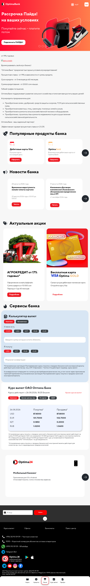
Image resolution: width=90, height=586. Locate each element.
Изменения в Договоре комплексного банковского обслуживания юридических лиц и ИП (63, 190)
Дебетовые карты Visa (21, 149)
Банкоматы (49, 528)
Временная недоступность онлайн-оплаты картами (23, 188)
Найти (40, 512)
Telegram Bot (11, 552)
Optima (54, 149)
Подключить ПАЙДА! (13, 42)
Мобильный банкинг (24, 473)
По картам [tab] (43, 398)
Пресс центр (71, 528)
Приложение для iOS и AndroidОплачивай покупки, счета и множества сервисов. (32, 479)
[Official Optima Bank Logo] (10, 4)
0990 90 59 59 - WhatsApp (17, 546)
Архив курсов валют (73, 392)
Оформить (15, 159)
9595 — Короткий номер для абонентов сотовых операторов (31, 541)
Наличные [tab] (13, 398)
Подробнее (14, 294)
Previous (4, 152)
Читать (16, 204)
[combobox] (18, 512)
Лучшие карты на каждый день (16, 153)
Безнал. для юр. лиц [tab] (28, 398)
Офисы (27, 528)
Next (85, 152)
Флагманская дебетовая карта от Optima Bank (61, 153)
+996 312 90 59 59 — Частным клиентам (22, 537)
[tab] (39, 46)
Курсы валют (9, 528)
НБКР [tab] (53, 398)
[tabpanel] (45, 25)
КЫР (76, 5)
